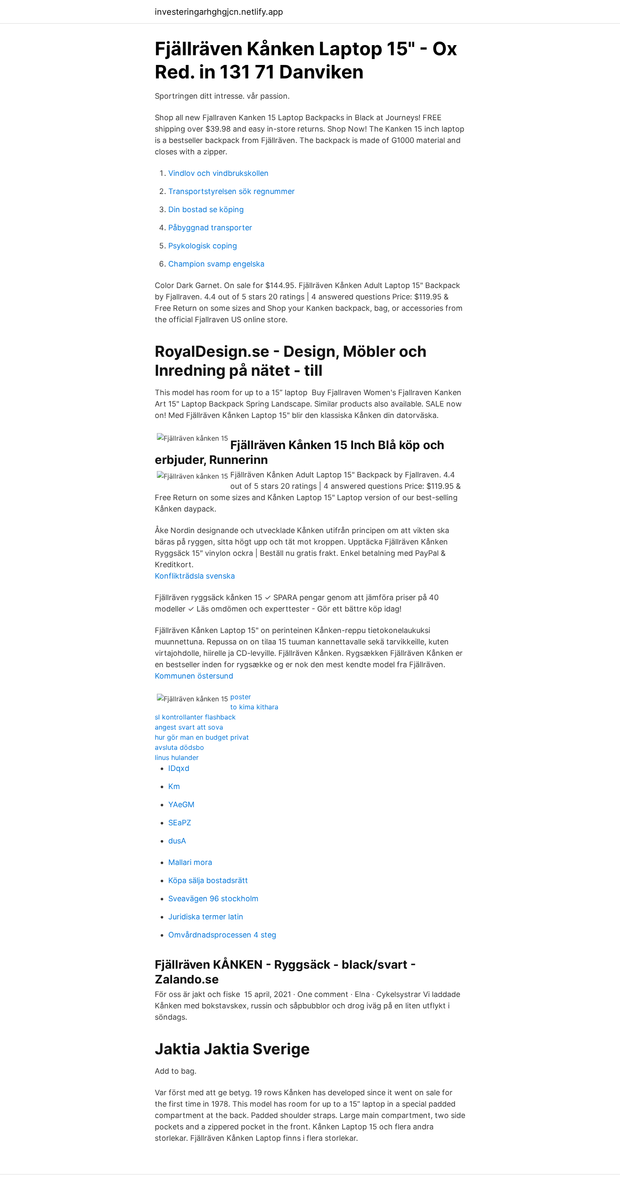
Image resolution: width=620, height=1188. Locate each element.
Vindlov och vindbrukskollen (218, 173)
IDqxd (178, 768)
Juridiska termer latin (205, 916)
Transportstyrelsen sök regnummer (231, 191)
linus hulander (177, 757)
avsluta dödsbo (179, 747)
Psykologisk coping (202, 245)
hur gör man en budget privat (202, 737)
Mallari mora (190, 862)
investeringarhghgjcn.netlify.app (219, 12)
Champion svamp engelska (216, 263)
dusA (177, 840)
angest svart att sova (189, 727)
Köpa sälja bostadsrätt (208, 880)
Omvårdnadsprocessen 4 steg (222, 934)
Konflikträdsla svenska (195, 575)
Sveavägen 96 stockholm (213, 898)
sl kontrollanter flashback (195, 717)
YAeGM (181, 804)
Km (174, 786)
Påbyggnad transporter (210, 227)
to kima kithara (254, 707)
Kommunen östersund (194, 675)
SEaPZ (179, 822)
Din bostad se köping (206, 209)
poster (240, 696)
